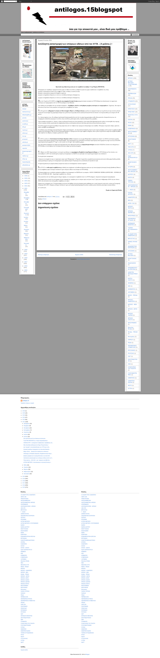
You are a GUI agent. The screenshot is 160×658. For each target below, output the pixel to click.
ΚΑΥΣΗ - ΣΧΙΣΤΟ (130, 279)
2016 (25, 266)
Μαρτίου (26, 233)
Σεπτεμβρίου (26, 208)
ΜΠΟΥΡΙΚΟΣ (132, 215)
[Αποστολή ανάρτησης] (63, 196)
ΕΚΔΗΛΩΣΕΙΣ (132, 263)
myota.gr (25, 130)
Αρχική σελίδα (79, 254)
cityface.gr (25, 156)
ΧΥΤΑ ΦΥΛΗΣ (132, 104)
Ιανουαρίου (26, 244)
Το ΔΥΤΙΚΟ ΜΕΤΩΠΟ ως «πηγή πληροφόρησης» (36, 440)
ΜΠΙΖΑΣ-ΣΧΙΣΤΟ (130, 318)
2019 (25, 253)
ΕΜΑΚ (129, 125)
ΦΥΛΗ (129, 122)
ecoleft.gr (25, 124)
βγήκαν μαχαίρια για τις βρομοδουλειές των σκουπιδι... (37, 455)
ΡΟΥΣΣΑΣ (131, 353)
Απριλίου (26, 229)
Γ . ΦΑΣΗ (130, 189)
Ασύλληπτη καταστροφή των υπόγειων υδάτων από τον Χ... (38, 458)
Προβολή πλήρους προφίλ (27, 403)
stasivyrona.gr (26, 111)
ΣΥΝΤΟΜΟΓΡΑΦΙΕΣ (26, 625)
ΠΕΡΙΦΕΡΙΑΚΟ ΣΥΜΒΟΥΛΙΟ (132, 346)
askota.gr (25, 142)
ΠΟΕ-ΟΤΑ (131, 147)
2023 (26, 183)
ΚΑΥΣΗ (130, 177)
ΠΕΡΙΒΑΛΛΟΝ (132, 93)
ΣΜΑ (129, 364)
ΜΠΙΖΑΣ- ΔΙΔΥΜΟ (130, 211)
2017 (25, 262)
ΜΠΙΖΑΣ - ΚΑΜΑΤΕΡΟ (131, 300)
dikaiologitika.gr (26, 114)
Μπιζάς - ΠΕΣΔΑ (133, 332)
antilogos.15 (26, 400)
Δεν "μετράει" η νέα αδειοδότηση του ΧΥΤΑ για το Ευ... (37, 447)
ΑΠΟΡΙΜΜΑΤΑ (132, 89)
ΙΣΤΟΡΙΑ (130, 166)
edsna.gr (25, 133)
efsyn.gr (24, 159)
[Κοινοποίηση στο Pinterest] (74, 197)
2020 (25, 249)
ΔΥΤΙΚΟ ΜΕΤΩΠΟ (131, 254)
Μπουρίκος (131, 336)
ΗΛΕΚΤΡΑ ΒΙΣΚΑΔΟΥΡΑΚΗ (133, 273)
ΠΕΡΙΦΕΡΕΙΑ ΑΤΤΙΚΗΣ (131, 219)
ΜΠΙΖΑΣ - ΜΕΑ (132, 304)
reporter (24, 148)
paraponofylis (26, 145)
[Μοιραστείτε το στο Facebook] (72, 197)
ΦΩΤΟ (130, 385)
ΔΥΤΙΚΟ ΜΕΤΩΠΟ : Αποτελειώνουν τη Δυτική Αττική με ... (38, 462)
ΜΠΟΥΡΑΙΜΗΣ (132, 322)
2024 (26, 180)
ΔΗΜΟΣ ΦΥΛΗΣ (132, 241)
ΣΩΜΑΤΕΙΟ (131, 378)
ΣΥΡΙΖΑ (130, 150)
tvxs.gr (24, 136)
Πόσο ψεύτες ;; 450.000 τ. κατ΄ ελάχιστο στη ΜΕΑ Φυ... (37, 460)
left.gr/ (24, 127)
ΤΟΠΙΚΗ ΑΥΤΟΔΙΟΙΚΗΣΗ (132, 228)
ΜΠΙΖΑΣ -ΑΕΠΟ (132, 309)
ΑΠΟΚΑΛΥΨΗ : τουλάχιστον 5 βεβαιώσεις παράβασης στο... (38, 442)
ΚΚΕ (129, 286)
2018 (25, 258)
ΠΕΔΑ (129, 342)
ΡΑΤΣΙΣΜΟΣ (131, 350)
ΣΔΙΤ (129, 356)
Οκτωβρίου (26, 202)
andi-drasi (25, 121)
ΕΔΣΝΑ (130, 119)
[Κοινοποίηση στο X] (70, 197)
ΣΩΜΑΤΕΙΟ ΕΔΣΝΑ (131, 381)
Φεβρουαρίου (26, 238)
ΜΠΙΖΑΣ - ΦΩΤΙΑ (131, 207)
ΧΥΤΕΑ (130, 388)
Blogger (87, 654)
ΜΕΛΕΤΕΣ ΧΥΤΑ (133, 115)
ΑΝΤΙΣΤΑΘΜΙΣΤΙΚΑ (25, 500)
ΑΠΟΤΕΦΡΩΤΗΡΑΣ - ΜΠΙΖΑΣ (133, 185)
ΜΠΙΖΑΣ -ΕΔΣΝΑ (130, 314)
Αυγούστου (26, 214)
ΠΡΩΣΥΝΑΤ (131, 112)
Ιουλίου (26, 217)
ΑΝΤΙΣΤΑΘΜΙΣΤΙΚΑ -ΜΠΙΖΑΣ (132, 170)
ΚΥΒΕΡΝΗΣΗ (132, 128)
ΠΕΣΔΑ (130, 98)
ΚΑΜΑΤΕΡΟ (131, 197)
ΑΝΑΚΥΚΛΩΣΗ (132, 162)
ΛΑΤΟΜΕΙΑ (131, 292)
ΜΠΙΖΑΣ (44, 199)
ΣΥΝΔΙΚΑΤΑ (131, 101)
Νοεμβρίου (26, 425)
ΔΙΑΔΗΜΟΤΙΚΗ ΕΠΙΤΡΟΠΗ (132, 247)
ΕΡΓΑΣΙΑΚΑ (131, 136)
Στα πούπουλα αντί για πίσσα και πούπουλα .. (35, 438)
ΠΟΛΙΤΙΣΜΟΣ (132, 139)
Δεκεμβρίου (26, 192)
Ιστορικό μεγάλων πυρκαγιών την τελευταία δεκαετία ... (37, 449)
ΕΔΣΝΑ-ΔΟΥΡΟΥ (130, 193)
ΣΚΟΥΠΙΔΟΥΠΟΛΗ (25, 617)
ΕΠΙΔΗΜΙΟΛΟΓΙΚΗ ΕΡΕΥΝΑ (132, 268)
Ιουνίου (26, 221)
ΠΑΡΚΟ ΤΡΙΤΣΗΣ (130, 181)
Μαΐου (26, 225)
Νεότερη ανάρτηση (43, 254)
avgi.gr (24, 108)
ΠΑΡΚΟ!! (130, 339)
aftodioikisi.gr (26, 165)
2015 (25, 270)
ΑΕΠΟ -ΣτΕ (131, 203)
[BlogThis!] (68, 197)
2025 (26, 178)
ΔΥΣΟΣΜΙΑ (131, 251)
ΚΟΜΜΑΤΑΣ (131, 289)
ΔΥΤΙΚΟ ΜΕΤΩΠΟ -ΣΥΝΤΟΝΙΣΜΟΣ (132, 83)
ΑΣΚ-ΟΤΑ (130, 153)
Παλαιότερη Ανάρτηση (115, 254)
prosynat (24, 139)
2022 (26, 186)
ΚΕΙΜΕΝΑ (131, 283)
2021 (25, 188)
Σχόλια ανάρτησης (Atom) (83, 259)
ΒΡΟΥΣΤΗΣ (131, 238)
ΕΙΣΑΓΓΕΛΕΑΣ (132, 258)
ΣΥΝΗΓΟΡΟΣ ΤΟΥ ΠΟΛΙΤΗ (132, 367)
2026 (26, 175)
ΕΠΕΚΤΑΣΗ (131, 109)
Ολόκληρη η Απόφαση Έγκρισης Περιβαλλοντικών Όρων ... (38, 453)
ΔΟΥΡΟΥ (130, 174)
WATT (129, 144)
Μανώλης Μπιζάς (130, 328)
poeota (24, 118)
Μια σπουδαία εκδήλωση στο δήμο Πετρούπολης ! (36, 445)
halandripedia (26, 162)
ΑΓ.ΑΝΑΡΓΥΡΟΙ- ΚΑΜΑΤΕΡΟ (132, 234)
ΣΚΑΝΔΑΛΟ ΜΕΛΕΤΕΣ (131, 224)
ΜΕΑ (129, 200)
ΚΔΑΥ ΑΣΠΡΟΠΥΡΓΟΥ (133, 156)
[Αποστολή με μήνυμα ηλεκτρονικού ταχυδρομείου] (67, 197)
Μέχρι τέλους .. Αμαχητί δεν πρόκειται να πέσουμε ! (36, 451)
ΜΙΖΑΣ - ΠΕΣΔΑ (132, 295)
